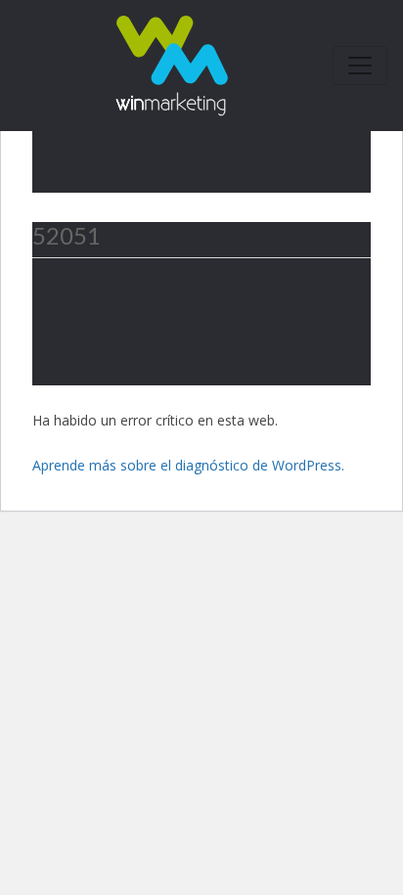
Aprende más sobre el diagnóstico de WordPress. (188, 465)
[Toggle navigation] (360, 65)
